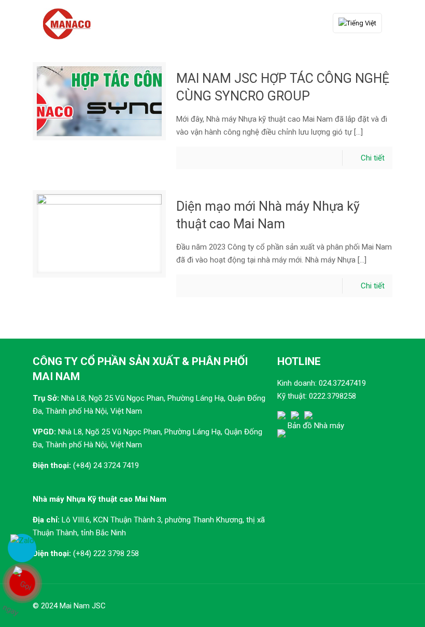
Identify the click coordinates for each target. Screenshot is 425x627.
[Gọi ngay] (22, 583)
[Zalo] (22, 548)
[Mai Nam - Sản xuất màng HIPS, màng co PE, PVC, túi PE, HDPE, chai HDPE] (67, 23)
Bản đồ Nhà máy (316, 425)
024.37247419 (342, 383)
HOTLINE (299, 361)
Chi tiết (373, 158)
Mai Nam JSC (83, 605)
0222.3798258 (332, 396)
